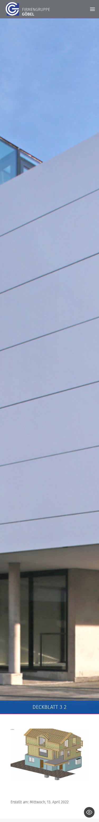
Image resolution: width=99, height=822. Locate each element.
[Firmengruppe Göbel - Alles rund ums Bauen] (27, 8)
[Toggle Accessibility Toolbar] (89, 812)
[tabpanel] (49, 366)
